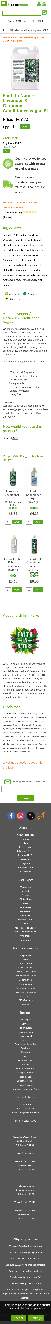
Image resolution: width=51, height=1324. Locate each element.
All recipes (26, 1019)
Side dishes (25, 1076)
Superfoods (25, 939)
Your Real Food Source (25, 927)
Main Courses (25, 1027)
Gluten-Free (26, 899)
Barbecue (25, 1040)
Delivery (25, 959)
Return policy (25, 983)
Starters (25, 1023)
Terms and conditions (25, 991)
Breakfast (25, 1048)
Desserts (25, 1052)
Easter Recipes (25, 1084)
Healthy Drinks (25, 1060)
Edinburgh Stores (25, 851)
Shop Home (8, 37)
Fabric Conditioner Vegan (33, 495)
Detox (26, 1056)
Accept (18, 1318)
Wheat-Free (25, 907)
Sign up (26, 797)
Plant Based (25, 911)
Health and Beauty (27, 37)
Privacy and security (25, 988)
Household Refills (25, 855)
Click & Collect (25, 967)
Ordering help (25, 979)
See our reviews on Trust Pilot (25, 21)
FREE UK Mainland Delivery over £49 (25, 30)
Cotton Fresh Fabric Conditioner (12, 562)
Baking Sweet (25, 1035)
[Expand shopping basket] (43, 3)
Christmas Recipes (26, 1080)
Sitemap (25, 1004)
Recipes (25, 838)
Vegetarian (25, 886)
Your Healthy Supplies (25, 931)
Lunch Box (25, 1064)
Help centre (25, 955)
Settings (36, 1318)
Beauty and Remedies (25, 1044)
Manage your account (25, 975)
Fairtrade (25, 890)
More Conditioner (13, 207)
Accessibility (25, 996)
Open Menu (4, 3)
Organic (25, 895)
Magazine (25, 863)
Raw (25, 923)
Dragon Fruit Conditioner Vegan (33, 562)
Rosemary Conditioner (12, 493)
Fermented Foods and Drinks (25, 1088)
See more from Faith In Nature (20, 202)
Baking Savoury (25, 1031)
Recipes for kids (25, 1072)
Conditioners (17, 40)
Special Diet (25, 915)
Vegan (26, 903)
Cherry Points (25, 963)
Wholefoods (26, 935)
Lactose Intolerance (25, 919)
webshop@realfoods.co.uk (26, 1112)
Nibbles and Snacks (25, 1068)
